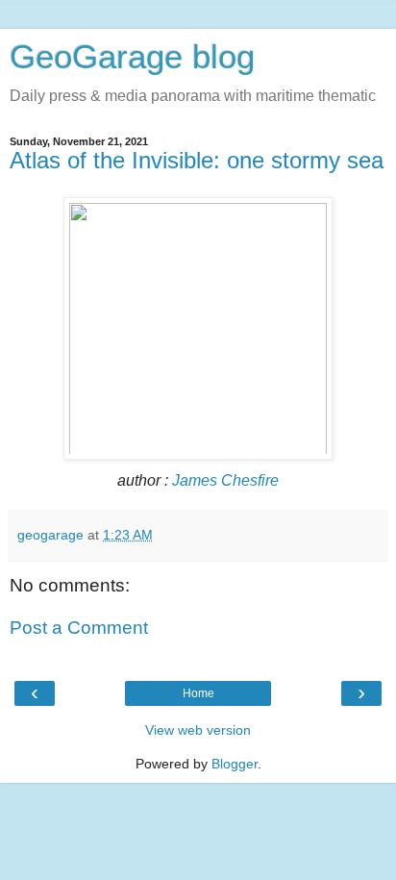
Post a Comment (79, 627)
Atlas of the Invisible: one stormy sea (197, 160)
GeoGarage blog (132, 56)
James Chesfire (225, 480)
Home (198, 693)
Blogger (234, 763)
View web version (198, 730)
